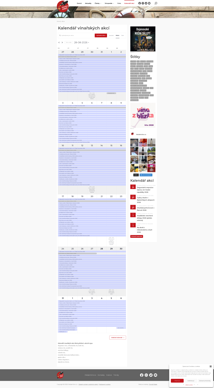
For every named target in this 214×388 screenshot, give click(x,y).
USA (151, 88)
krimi (136, 68)
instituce (140, 66)
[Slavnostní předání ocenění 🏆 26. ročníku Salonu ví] (151, 168)
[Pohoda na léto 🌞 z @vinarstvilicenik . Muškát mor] (151, 143)
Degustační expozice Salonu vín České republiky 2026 (145, 190)
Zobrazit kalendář (136, 236)
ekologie (140, 64)
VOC (151, 95)
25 (72, 248)
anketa (133, 61)
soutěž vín (134, 83)
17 (63, 196)
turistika (146, 88)
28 (72, 52)
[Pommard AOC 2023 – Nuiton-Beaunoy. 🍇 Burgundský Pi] (143, 160)
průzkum (134, 76)
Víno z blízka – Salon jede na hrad (91, 293)
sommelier (143, 81)
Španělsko (134, 100)
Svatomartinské (136, 88)
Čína (146, 97)
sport (141, 83)
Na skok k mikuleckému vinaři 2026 (144, 230)
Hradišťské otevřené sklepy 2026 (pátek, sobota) (145, 218)
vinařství (143, 90)
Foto (119, 3)
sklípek (148, 78)
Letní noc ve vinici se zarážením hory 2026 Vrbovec (111, 241)
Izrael (150, 66)
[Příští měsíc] (62, 43)
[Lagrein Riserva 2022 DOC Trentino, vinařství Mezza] (143, 151)
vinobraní (134, 95)
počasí (149, 71)
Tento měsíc (69, 42)
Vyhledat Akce (100, 35)
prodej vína (135, 73)
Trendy (116, 375)
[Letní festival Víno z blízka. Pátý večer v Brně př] (134, 151)
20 (92, 196)
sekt (143, 78)
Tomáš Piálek (153, 384)
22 (111, 196)
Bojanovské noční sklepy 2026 (111, 293)
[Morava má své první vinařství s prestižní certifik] (143, 168)
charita (133, 64)
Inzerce (109, 375)
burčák (143, 61)
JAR (132, 68)
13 (92, 145)
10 (63, 145)
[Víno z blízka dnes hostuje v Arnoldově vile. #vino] (151, 151)
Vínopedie (108, 3)
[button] (210, 366)
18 (72, 196)
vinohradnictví (144, 95)
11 (72, 145)
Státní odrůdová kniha (138, 85)
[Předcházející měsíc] (59, 43)
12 (82, 145)
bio (138, 61)
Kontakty (101, 375)
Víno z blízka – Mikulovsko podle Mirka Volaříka (91, 190)
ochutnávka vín (136, 71)
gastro (133, 66)
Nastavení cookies (104, 384)
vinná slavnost (136, 93)
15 (111, 145)
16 (121, 145)
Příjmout (177, 380)
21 (102, 196)
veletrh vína (135, 90)
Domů (79, 3)
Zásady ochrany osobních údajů (88, 384)
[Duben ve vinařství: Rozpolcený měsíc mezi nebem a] (134, 168)
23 (121, 196)
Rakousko (141, 76)
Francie (147, 64)
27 (63, 52)
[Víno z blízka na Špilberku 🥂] (134, 160)
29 (82, 52)
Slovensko (134, 81)
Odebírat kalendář (116, 337)
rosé (148, 76)
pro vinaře (143, 73)
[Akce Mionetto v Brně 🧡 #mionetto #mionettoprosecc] (143, 143)
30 (92, 52)
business (150, 61)
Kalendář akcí (129, 3)
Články (97, 3)
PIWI (144, 71)
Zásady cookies (189, 384)
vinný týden (146, 93)
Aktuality (88, 3)
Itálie (146, 66)
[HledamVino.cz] (63, 6)
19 (82, 196)
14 (102, 145)
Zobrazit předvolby (205, 380)
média (142, 68)
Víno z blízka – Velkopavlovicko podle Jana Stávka (91, 96)
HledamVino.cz (90, 375)
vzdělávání (134, 97)
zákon (141, 97)
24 (63, 248)
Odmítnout (190, 380)
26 (82, 248)
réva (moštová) (136, 78)
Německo (148, 68)
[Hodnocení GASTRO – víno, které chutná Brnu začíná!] (151, 160)
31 (102, 52)
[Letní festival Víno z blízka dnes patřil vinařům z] (134, 143)
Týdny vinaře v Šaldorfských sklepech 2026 (146, 200)
